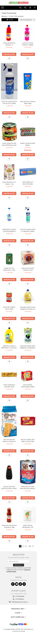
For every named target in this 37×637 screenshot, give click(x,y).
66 (30, 546)
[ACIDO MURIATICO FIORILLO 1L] (9, 32)
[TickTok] (20, 584)
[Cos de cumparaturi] (30, 8)
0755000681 (19, 599)
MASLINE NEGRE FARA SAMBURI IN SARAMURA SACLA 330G (28, 347)
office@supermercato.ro (19, 602)
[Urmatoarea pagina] (32, 546)
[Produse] (2, 8)
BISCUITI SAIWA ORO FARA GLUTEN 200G (28, 440)
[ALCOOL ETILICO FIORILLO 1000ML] (28, 32)
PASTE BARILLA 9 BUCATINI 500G (27, 183)
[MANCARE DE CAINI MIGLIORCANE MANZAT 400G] (28, 472)
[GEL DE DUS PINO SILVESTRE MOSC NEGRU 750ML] (9, 472)
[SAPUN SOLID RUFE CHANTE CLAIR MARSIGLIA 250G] (28, 258)
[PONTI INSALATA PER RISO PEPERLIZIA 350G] (9, 131)
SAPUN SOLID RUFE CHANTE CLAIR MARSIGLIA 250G (27, 269)
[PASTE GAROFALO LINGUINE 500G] (9, 374)
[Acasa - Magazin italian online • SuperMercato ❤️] (18, 3)
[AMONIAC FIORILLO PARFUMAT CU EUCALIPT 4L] (9, 335)
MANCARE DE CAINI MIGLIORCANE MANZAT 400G (28, 487)
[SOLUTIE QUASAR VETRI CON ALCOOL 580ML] (9, 81)
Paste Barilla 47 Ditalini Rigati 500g (27, 102)
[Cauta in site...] (35, 8)
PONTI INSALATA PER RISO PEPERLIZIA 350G (9, 144)
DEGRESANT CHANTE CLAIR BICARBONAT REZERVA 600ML (9, 230)
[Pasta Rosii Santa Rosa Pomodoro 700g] (9, 515)
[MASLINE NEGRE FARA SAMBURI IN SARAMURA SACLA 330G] (28, 335)
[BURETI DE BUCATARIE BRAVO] (28, 131)
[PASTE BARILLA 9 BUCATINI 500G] (28, 172)
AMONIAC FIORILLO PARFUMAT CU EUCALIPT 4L (9, 347)
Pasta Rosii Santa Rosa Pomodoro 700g (9, 526)
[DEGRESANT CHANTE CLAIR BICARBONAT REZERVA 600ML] (9, 214)
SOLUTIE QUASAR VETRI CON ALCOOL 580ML (9, 102)
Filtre (10, 20)
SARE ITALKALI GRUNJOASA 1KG (27, 526)
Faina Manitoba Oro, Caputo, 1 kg (9, 183)
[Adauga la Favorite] (9, 58)
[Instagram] (24, 584)
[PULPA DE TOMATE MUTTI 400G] (9, 296)
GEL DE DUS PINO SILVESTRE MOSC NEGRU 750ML (9, 487)
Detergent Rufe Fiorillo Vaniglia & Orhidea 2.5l (27, 308)
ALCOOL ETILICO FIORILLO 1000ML (27, 44)
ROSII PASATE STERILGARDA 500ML (28, 386)
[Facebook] (13, 584)
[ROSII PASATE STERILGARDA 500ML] (28, 374)
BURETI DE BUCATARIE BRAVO (27, 144)
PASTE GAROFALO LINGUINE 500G (9, 386)
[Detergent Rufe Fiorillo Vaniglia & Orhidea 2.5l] (28, 296)
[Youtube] (16, 584)
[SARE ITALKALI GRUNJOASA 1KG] (28, 515)
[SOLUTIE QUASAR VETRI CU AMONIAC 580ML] (28, 214)
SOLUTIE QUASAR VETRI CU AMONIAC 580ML (28, 230)
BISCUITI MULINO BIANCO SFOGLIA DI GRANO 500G (9, 440)
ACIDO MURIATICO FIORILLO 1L (9, 44)
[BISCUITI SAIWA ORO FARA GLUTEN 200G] (28, 421)
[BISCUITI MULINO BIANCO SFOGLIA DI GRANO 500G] (9, 421)
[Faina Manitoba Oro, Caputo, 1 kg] (9, 171)
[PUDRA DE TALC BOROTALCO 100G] (9, 258)
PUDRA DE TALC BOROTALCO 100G (9, 269)
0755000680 (19, 596)
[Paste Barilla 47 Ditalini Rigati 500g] (28, 81)
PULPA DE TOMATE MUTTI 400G (9, 308)
